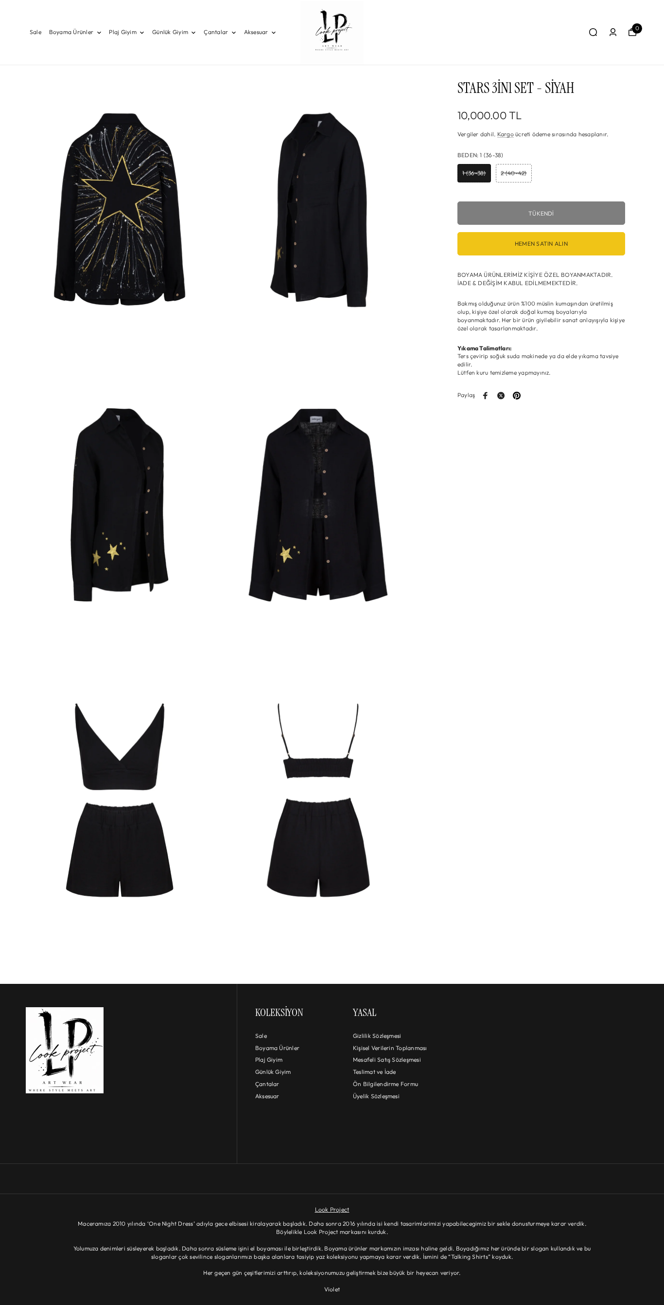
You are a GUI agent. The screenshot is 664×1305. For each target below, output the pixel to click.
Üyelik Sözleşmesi (376, 1096)
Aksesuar (256, 32)
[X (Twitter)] (501, 395)
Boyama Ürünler (71, 32)
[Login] (613, 32)
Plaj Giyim (122, 32)
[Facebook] (485, 395)
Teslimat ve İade (374, 1071)
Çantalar (216, 32)
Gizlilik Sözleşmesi (377, 1035)
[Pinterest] (517, 395)
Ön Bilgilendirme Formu (385, 1084)
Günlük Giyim (170, 32)
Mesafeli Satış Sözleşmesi (387, 1059)
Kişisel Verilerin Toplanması (390, 1047)
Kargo (505, 134)
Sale (35, 32)
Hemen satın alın (541, 244)
